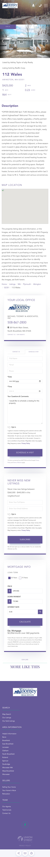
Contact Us (11, 334)
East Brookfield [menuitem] (7, 744)
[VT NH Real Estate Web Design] (25, 839)
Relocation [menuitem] (6, 794)
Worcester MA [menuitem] (7, 768)
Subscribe (25, 540)
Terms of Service (17, 462)
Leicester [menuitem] (5, 747)
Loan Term (13, 573)
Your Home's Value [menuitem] (9, 790)
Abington (37, 284)
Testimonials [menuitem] (6, 810)
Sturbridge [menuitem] (6, 764)
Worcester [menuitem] (6, 774)
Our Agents (21, 334)
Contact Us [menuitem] (6, 813)
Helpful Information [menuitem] (9, 734)
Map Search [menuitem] (6, 714)
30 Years (14, 578)
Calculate (25, 622)
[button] (4, 41)
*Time (10, 387)
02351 (6, 288)
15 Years (25, 578)
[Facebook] (25, 825)
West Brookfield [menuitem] (8, 771)
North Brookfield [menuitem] (8, 754)
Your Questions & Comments (18, 396)
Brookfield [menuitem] (6, 740)
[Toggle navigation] (46, 5)
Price (10, 586)
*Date (10, 377)
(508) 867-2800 (40, 5)
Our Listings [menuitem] (6, 718)
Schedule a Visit (34, 351)
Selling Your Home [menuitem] (9, 787)
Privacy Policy (26, 443)
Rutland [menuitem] (5, 757)
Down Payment (14, 597)
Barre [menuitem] (4, 737)
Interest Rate (13, 607)
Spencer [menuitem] (5, 761)
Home (4, 284)
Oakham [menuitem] (5, 751)
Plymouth (27, 284)
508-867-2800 (17, 322)
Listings (12, 284)
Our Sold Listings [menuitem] (8, 721)
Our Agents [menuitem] (6, 807)
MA (19, 284)
